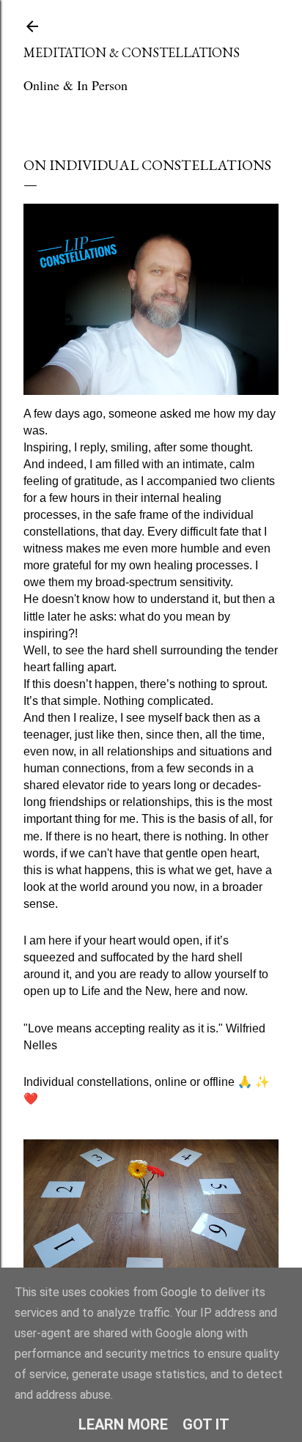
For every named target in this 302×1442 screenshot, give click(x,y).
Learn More (123, 1424)
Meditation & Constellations (131, 52)
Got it (206, 1424)
